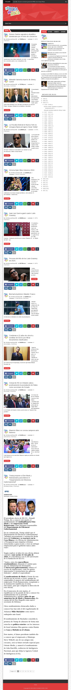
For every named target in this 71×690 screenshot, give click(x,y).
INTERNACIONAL (8, 486)
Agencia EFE (8, 494)
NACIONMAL (7, 344)
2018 (44, 188)
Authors (50, 32)
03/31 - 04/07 (47, 161)
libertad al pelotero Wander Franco (22, 294)
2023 (44, 178)
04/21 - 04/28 (47, 157)
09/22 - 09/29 (47, 122)
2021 (44, 182)
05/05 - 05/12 (47, 153)
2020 (44, 184)
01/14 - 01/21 (47, 175)
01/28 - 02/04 (47, 171)
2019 (44, 186)
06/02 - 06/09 (47, 147)
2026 (44, 98)
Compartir (10, 70)
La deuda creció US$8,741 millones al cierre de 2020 (54, 74)
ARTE (36, 39)
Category (63, 32)
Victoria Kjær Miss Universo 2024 (21, 170)
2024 (44, 102)
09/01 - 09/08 (47, 128)
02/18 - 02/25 (47, 167)
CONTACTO (51, 43)
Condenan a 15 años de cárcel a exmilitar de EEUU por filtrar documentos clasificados (21, 338)
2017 (44, 190)
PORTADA (6, 40)
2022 (44, 180)
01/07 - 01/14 (47, 177)
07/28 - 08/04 (47, 133)
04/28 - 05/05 (47, 155)
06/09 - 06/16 (47, 145)
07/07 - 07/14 (47, 137)
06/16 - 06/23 (47, 143)
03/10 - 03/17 (47, 163)
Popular (44, 32)
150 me (20, 1)
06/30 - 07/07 (47, 139)
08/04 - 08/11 (47, 131)
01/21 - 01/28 (47, 173)
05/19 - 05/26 (47, 151)
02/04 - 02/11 (47, 169)
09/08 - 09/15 (47, 126)
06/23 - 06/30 (47, 141)
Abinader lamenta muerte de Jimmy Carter (55, 110)
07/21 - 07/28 (47, 135)
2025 (44, 100)
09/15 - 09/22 (47, 124)
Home (35, 684)
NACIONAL (7, 86)
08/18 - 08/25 (47, 130)
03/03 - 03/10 (47, 165)
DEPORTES (19, 298)
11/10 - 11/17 (47, 114)
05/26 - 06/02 (47, 149)
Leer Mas (7, 64)
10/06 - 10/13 (47, 120)
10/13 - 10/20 (47, 118)
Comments (56, 32)
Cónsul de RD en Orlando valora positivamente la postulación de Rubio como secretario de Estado (23, 385)
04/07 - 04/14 (47, 159)
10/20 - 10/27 (47, 116)
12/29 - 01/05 (47, 104)
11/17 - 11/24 (47, 112)
